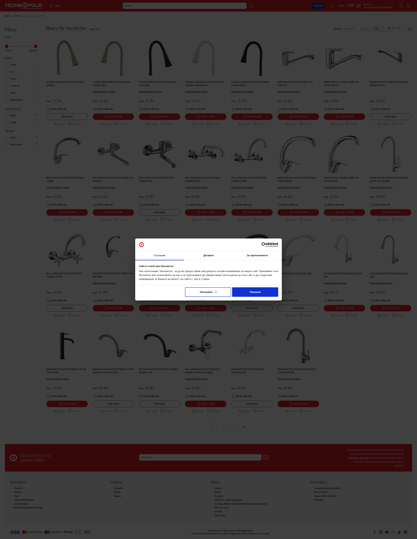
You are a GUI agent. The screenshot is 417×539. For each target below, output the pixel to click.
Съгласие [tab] (159, 255)
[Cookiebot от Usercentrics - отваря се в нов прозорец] (264, 244)
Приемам (255, 292)
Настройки (206, 292)
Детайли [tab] (208, 255)
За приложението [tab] (257, 255)
